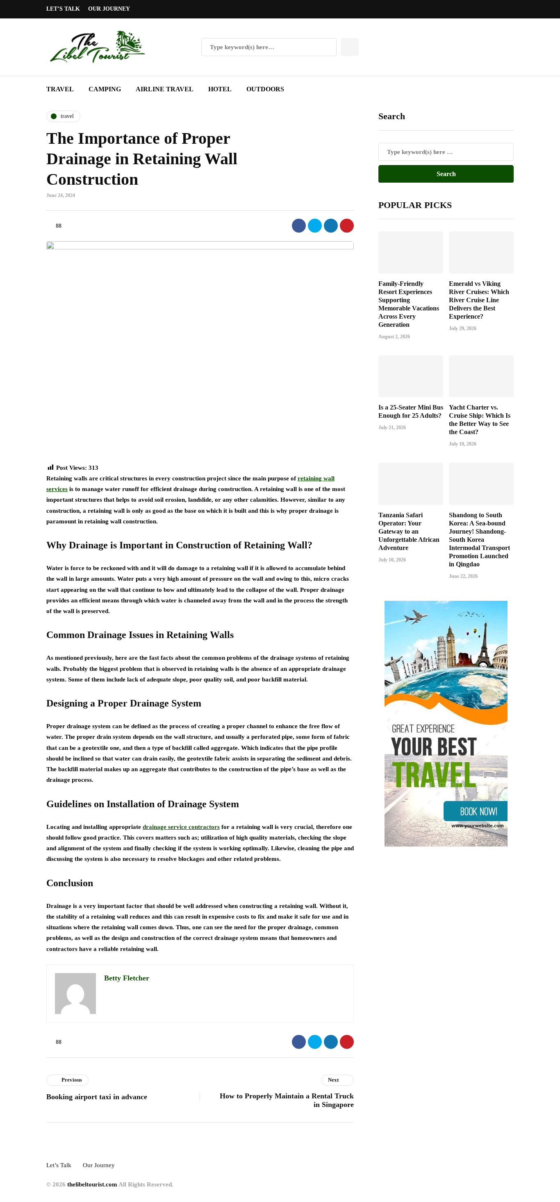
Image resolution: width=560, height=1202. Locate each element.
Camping (105, 89)
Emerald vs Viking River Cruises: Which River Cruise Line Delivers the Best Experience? (479, 299)
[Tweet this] (315, 226)
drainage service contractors (181, 827)
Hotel (220, 89)
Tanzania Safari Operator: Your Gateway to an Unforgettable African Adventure (408, 531)
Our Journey (109, 9)
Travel (60, 89)
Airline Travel (164, 89)
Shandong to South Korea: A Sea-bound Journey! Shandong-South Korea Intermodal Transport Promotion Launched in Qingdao (479, 539)
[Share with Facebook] (299, 226)
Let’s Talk (63, 9)
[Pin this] (347, 226)
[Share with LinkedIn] (331, 226)
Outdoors (265, 89)
